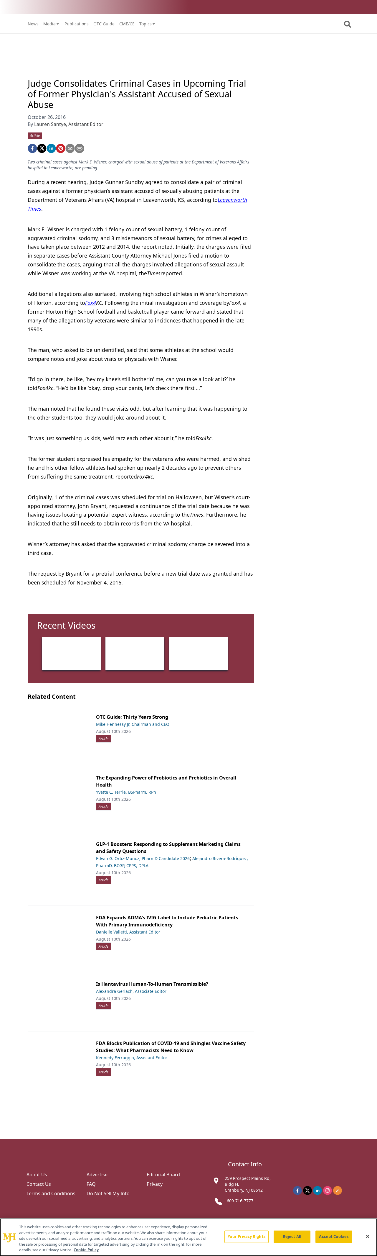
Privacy (155, 1184)
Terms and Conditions (51, 1193)
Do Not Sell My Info (108, 1193)
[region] (188, 1237)
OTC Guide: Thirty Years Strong (132, 717)
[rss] (337, 1190)
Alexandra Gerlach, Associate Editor (131, 991)
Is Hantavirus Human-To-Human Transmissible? (152, 984)
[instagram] (327, 1190)
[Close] (367, 1236)
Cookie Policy (86, 1249)
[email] (70, 148)
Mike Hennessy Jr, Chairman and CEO (132, 724)
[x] (307, 1190)
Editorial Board (163, 1174)
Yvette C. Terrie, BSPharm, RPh (126, 792)
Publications (77, 24)
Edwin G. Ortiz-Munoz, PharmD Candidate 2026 (143, 858)
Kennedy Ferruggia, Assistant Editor (131, 1057)
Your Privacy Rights (246, 1236)
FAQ (91, 1184)
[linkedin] (51, 148)
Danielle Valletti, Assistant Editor (128, 932)
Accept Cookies (333, 1236)
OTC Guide (104, 24)
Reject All (292, 1236)
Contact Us (39, 1184)
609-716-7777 (240, 1200)
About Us (37, 1174)
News (33, 24)
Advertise (97, 1174)
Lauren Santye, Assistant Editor (68, 124)
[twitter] (42, 148)
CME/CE (127, 24)
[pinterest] (60, 148)
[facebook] (32, 148)
